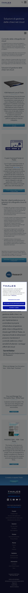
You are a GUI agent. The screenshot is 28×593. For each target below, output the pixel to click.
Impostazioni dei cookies (14, 299)
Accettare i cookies (14, 307)
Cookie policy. (13, 295)
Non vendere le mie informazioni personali (14, 303)
